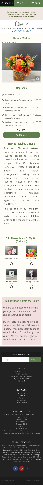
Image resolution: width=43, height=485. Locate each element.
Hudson (6, 450)
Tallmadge (37, 459)
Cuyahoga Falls (12, 448)
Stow (12, 459)
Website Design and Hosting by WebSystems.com (33, 481)
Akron (4, 445)
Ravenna (29, 457)
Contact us (21, 396)
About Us (21, 393)
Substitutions (21, 400)
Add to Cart (21, 135)
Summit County (23, 459)
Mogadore (15, 452)
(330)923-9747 (22, 31)
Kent (25, 450)
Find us (21, 381)
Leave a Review (21, 402)
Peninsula (26, 455)
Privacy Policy (9, 482)
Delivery (21, 398)
